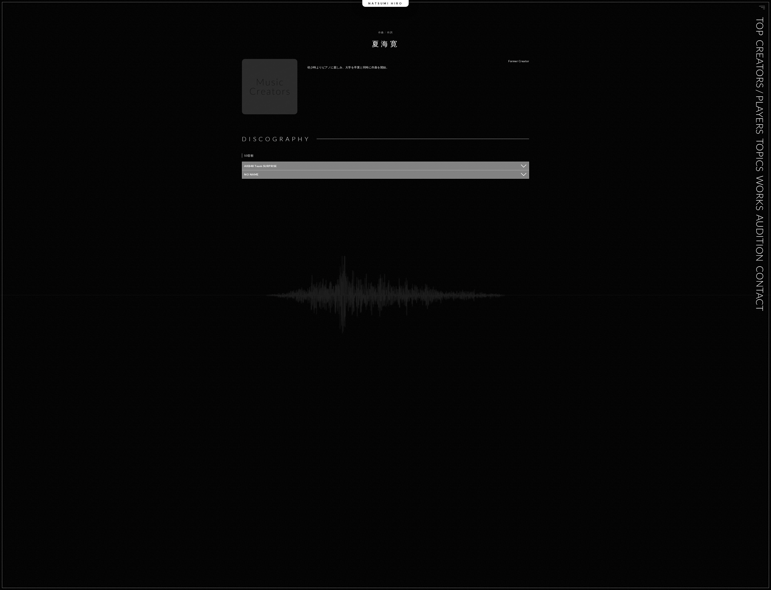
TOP (760, 26)
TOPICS (760, 154)
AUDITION (760, 238)
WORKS (760, 193)
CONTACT (760, 288)
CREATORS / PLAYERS (760, 87)
